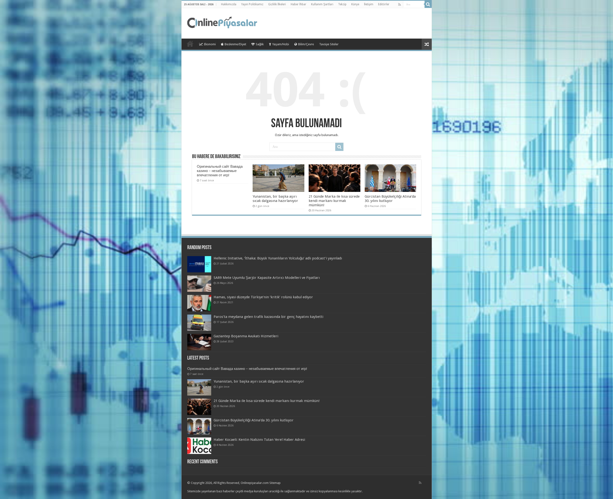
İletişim (368, 4)
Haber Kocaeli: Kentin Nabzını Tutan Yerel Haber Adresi (259, 439)
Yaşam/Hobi (280, 44)
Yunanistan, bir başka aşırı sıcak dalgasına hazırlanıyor (275, 198)
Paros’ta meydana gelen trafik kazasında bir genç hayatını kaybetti (268, 317)
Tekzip (342, 4)
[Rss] (399, 4)
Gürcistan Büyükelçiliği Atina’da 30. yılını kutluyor (390, 198)
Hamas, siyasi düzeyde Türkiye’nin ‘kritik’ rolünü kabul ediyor (263, 297)
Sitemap (275, 483)
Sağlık (260, 44)
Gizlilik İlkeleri (277, 4)
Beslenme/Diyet (235, 44)
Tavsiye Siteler (329, 44)
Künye (355, 4)
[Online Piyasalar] (223, 22)
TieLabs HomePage (190, 44)
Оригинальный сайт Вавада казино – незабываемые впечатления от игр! (220, 170)
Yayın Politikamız (252, 4)
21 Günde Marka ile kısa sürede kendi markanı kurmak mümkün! (334, 200)
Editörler (383, 4)
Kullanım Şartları (322, 4)
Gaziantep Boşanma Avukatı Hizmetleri (246, 336)
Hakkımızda (228, 4)
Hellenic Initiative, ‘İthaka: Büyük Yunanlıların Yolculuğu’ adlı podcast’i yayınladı (278, 258)
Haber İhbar (298, 4)
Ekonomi (210, 44)
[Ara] (428, 4)
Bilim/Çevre (306, 44)
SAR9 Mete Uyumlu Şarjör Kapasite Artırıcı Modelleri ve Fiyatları (267, 277)
